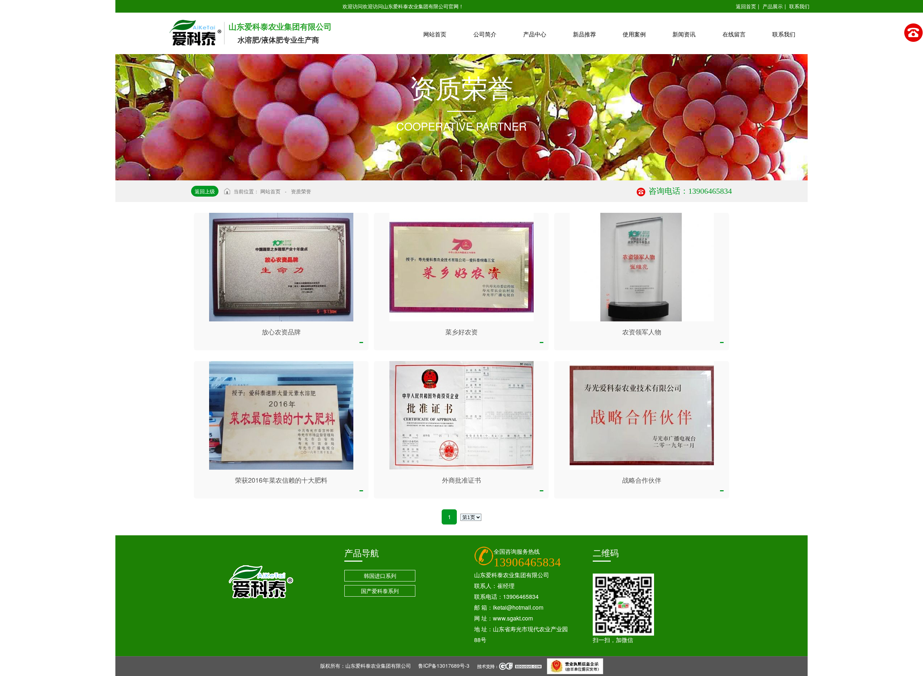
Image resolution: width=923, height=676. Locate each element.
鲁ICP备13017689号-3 (443, 665)
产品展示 (773, 6)
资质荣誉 (301, 191)
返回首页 (746, 6)
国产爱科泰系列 (380, 590)
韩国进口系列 (380, 575)
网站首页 (270, 191)
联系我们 (799, 6)
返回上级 (205, 191)
